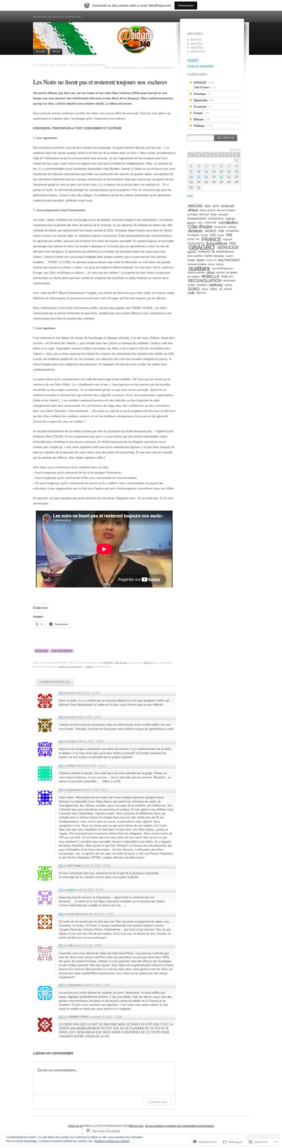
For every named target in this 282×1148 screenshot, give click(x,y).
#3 (60, 741)
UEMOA (228, 289)
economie (200, 106)
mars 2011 (197, 47)
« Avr (190, 195)
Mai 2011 (196, 39)
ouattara (199, 268)
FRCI (232, 243)
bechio (213, 214)
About (56, 51)
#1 (60, 692)
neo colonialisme (62, 650)
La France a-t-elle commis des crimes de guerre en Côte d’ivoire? (70, 65)
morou (211, 264)
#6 (60, 865)
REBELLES (227, 276)
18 (206, 176)
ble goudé (223, 214)
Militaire (199, 119)
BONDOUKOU (216, 218)
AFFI (216, 206)
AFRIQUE (108, 662)
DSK (221, 231)
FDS (212, 235)
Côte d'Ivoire (200, 226)
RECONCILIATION (204, 280)
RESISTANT (229, 280)
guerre (192, 251)
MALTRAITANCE (229, 260)
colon (199, 222)
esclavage (41, 650)
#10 (61, 985)
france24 (227, 239)
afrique (193, 210)
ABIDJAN (195, 206)
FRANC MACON (195, 243)
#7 (60, 889)
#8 (60, 913)
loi (215, 260)
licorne (209, 260)
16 (191, 176)
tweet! (193, 60)
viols (191, 293)
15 (236, 171)
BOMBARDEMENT (197, 218)
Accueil (40, 51)
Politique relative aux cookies (112, 1141)
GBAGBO (201, 247)
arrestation (192, 214)
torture (205, 289)
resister (191, 285)
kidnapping (218, 256)
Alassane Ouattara (226, 210)
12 (213, 171)
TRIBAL (213, 289)
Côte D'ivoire (120, 662)
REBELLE (210, 276)
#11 (61, 1016)
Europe (198, 113)
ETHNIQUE (193, 235)
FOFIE (190, 239)
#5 (60, 789)
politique (199, 125)
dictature (195, 231)
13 (221, 171)
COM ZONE (210, 222)
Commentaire (157, 1102)
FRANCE (211, 239)
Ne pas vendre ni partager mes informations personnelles (179, 1126)
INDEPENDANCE (225, 251)
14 (228, 171)
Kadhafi (208, 256)
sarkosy (216, 284)
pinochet (220, 272)
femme (220, 235)
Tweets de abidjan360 (200, 66)
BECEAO (204, 214)
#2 (60, 717)
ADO (207, 206)
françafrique (216, 243)
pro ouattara (193, 276)
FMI (229, 235)
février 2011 (198, 51)
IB (213, 251)
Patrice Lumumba (196, 272)
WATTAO (201, 293)
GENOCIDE (228, 247)
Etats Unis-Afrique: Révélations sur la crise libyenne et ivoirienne (139, 67)
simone (228, 285)
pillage (211, 272)
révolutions (202, 285)
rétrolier (89, 666)
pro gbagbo (231, 272)
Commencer (186, 5)
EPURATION (232, 231)
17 (198, 176)
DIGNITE (210, 231)
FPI (197, 239)
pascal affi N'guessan (222, 268)
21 (228, 176)
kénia (70, 889)
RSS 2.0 (148, 662)
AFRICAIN (227, 206)
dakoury (232, 226)
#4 (60, 765)
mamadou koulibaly (196, 264)
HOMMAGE (204, 251)
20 (221, 176)
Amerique (200, 94)
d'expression (220, 226)
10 (198, 171)
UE (220, 289)
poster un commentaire (69, 666)
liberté (200, 260)
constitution (228, 222)
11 (206, 171)
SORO (194, 289)
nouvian (220, 264)
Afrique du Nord (207, 210)
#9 (60, 945)
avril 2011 (196, 43)
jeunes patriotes (195, 256)
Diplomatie (200, 100)
